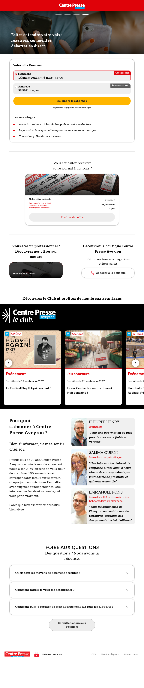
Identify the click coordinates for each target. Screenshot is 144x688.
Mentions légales (110, 654)
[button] (59, 14)
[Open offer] (72, 184)
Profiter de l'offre (72, 217)
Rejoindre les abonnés (72, 101)
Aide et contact (132, 654)
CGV (94, 654)
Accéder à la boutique (111, 272)
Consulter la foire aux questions (72, 624)
